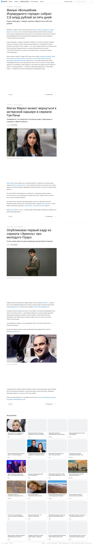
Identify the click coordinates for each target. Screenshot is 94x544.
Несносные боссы (39, 205)
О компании (6, 543)
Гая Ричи (14, 185)
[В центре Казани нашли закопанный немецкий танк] (77, 449)
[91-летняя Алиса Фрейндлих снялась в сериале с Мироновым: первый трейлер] (16, 510)
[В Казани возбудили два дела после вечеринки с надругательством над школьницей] (36, 469)
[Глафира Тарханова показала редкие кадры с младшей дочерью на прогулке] (36, 531)
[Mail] (2, 1)
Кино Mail (20, 104)
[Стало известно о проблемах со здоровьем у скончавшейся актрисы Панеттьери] (16, 428)
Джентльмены (22, 185)
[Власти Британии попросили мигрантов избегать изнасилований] (77, 469)
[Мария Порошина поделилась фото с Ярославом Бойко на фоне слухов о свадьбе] (16, 469)
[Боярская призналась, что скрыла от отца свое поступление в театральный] (36, 510)
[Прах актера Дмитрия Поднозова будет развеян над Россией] (57, 531)
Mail (2, 543)
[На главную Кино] (5, 1)
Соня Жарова (14, 124)
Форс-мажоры (46, 203)
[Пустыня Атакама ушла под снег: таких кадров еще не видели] (57, 490)
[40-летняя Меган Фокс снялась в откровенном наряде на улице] (77, 531)
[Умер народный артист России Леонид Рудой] (77, 428)
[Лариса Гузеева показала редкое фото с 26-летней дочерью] (16, 449)
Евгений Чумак (20, 58)
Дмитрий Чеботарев (20, 60)
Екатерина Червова (45, 56)
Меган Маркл (10, 183)
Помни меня (28, 205)
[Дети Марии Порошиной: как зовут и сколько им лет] (57, 449)
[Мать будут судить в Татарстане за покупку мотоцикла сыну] (77, 510)
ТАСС (20, 6)
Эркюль (45, 302)
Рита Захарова (14, 244)
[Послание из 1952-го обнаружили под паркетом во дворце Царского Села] (16, 490)
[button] (32, 142)
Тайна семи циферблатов (41, 306)
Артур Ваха (28, 58)
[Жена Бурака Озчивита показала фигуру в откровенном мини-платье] (57, 510)
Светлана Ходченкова (38, 58)
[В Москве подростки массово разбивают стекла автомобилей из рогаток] (36, 428)
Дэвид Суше (16, 331)
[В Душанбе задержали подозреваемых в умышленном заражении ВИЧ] (57, 428)
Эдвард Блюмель (15, 306)
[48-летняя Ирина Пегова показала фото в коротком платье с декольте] (77, 490)
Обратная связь (89, 543)
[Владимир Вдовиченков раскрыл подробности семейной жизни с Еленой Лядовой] (36, 449)
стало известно (14, 209)
